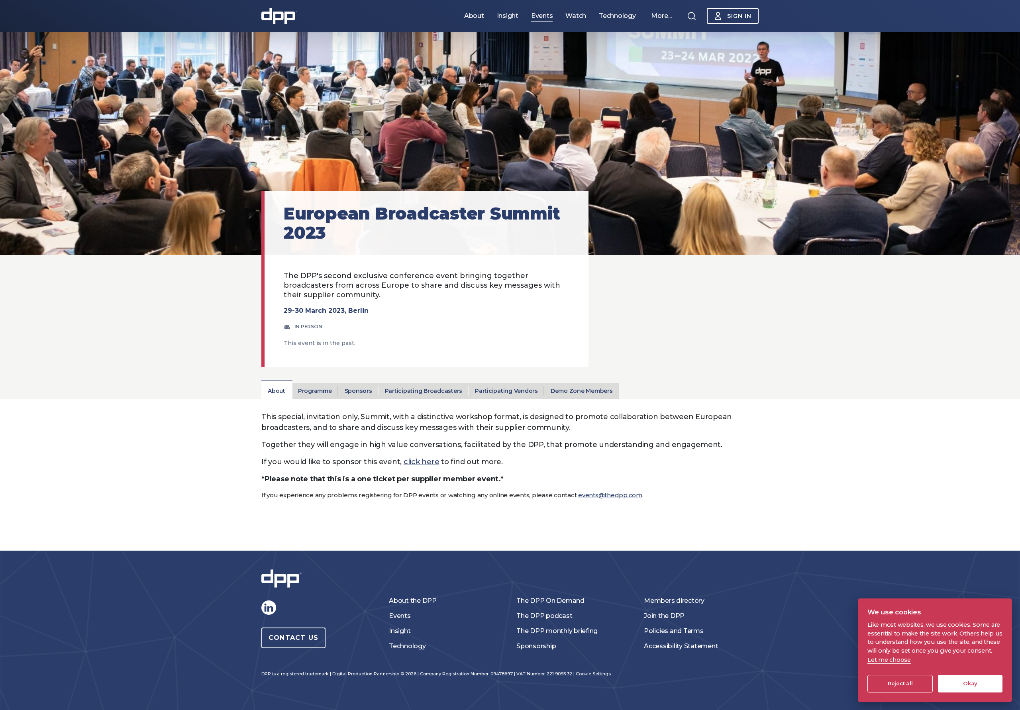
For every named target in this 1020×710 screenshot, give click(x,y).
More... (661, 16)
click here (421, 461)
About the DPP (413, 600)
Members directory (674, 600)
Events (400, 616)
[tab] (276, 391)
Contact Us (293, 637)
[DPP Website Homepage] (283, 578)
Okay (970, 683)
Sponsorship (536, 646)
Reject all (900, 683)
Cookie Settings (593, 674)
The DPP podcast (544, 616)
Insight (399, 631)
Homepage (279, 16)
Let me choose (889, 659)
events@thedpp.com (610, 495)
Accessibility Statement (681, 646)
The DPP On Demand (550, 600)
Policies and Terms (674, 631)
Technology (407, 646)
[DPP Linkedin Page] (268, 607)
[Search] (692, 16)
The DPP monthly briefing (557, 631)
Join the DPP (664, 616)
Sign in (739, 16)
